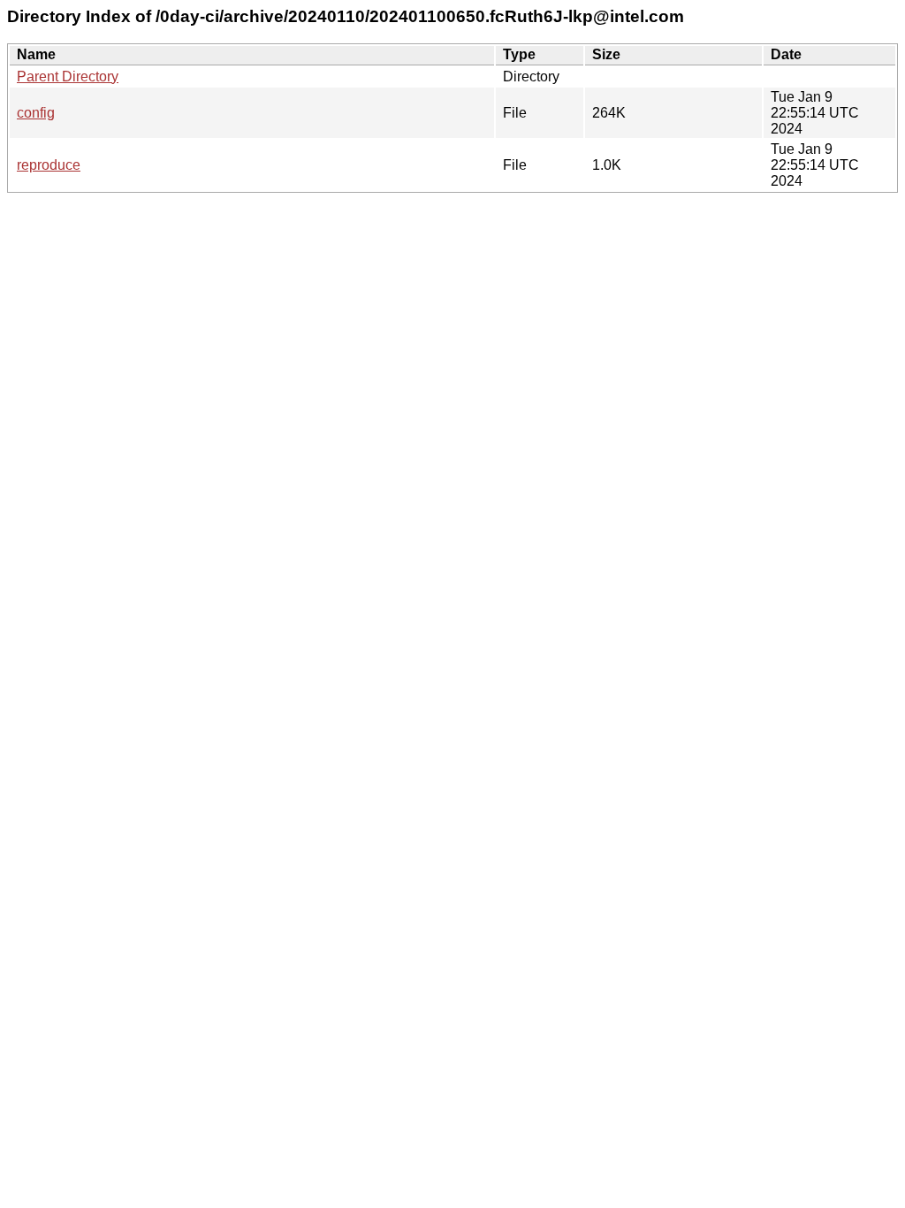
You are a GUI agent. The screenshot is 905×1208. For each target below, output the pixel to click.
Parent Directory (67, 76)
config (36, 112)
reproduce (48, 164)
